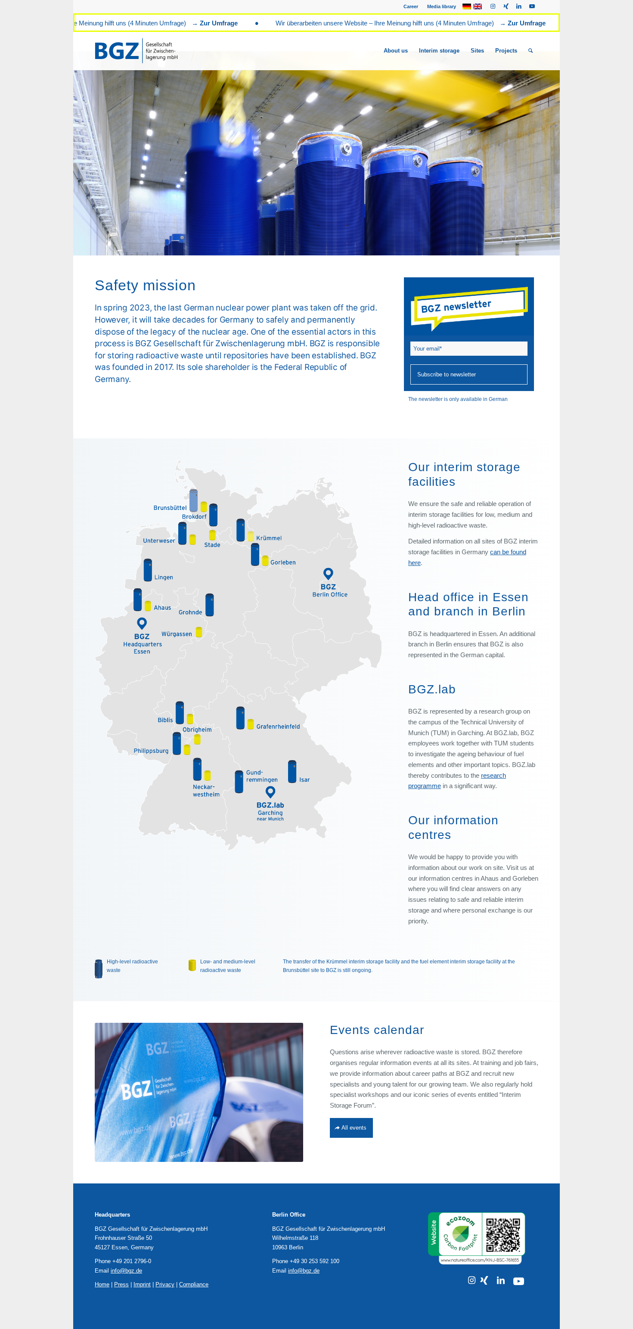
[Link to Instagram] (493, 6)
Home (102, 1284)
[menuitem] (411, 6)
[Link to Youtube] (531, 6)
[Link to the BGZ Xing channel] (484, 1280)
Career (410, 6)
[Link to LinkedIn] (518, 6)
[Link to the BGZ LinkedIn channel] (501, 1280)
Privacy (164, 1284)
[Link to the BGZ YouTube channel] (518, 1281)
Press (121, 1284)
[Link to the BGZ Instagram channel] (471, 1280)
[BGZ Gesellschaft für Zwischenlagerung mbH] (147, 51)
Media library (441, 6)
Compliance (193, 1284)
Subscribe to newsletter (446, 374)
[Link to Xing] (506, 6)
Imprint (142, 1284)
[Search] (530, 51)
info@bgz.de (126, 1270)
